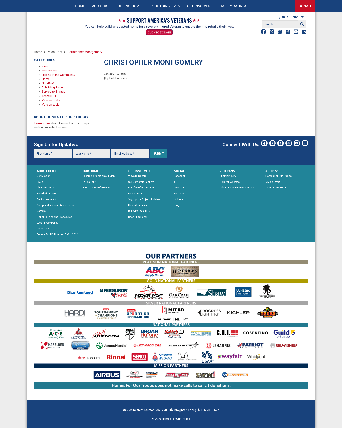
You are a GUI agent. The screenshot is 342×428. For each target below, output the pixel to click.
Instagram (179, 187)
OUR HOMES (91, 171)
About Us (100, 6)
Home (80, 6)
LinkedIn (179, 199)
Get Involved (198, 6)
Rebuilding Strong (53, 87)
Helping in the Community (58, 75)
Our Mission (43, 175)
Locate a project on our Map (99, 175)
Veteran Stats (51, 100)
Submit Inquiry (228, 175)
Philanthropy (135, 193)
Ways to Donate (137, 175)
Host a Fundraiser (138, 205)
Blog (45, 66)
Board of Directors (47, 193)
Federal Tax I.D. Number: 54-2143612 (57, 234)
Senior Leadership (47, 199)
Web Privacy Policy (47, 222)
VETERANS (227, 171)
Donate (305, 6)
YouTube (179, 193)
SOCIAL (179, 171)
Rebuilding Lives (165, 6)
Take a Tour (89, 181)
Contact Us (43, 228)
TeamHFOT (49, 96)
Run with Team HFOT (140, 210)
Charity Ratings (232, 6)
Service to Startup (53, 91)
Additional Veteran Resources (237, 187)
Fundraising (49, 70)
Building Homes (129, 6)
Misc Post (55, 52)
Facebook (180, 175)
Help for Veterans (230, 181)
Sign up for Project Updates (144, 199)
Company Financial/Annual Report (56, 205)
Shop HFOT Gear (137, 216)
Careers (41, 210)
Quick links (288, 16)
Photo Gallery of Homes (96, 187)
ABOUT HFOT (46, 171)
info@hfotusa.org (185, 410)
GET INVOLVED (139, 171)
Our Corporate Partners (141, 181)
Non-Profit (48, 83)
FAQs (40, 181)
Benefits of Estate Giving (142, 187)
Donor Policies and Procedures (54, 216)
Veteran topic (50, 104)
